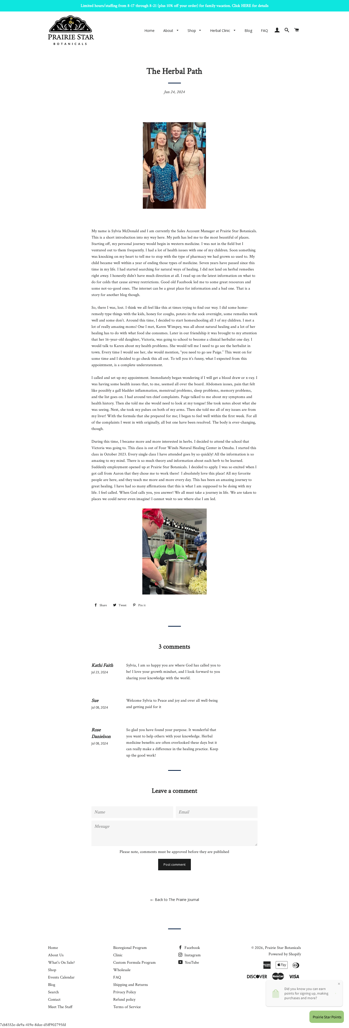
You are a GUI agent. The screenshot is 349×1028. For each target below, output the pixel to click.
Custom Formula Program (134, 962)
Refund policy (124, 999)
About (168, 30)
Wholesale (122, 970)
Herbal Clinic (220, 30)
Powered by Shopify (285, 954)
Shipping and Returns (130, 984)
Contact (54, 999)
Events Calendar (61, 977)
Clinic (117, 955)
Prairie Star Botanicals (283, 947)
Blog (248, 30)
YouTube (191, 962)
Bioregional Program (130, 947)
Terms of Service (127, 1007)
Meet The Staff (60, 1007)
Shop (192, 30)
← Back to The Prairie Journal (174, 899)
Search (53, 992)
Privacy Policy (124, 992)
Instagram (192, 955)
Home (149, 30)
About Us (56, 955)
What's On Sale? (61, 962)
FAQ (264, 30)
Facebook (191, 947)
